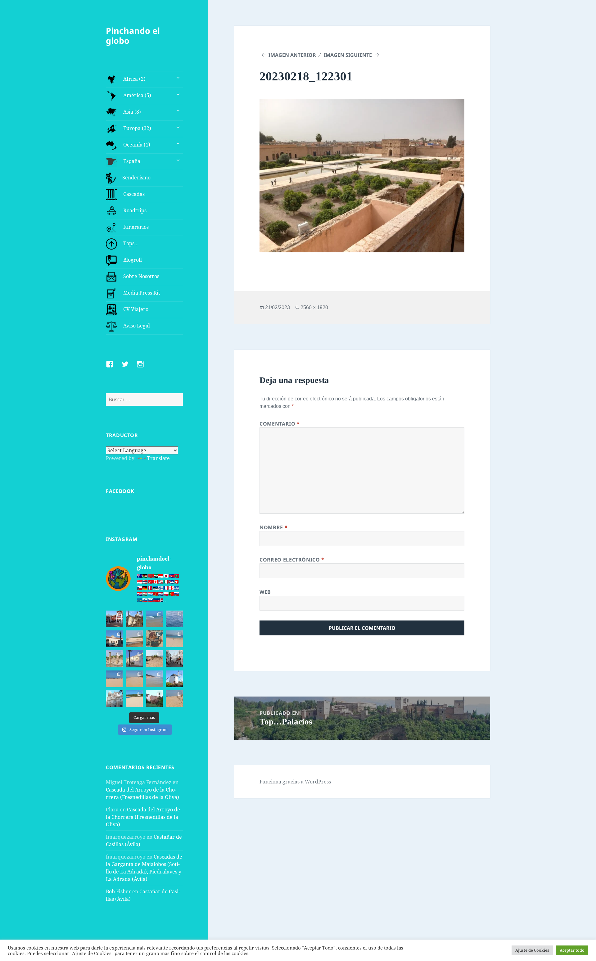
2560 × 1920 (314, 307)
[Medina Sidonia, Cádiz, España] (154, 698)
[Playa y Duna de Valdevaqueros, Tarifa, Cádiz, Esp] (134, 638)
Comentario (280, 423)
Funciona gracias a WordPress (295, 781)
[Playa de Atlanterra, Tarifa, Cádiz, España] (154, 619)
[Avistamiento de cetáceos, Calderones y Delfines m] (174, 619)
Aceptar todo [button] (572, 950)
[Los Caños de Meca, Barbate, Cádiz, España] (154, 638)
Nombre (273, 527)
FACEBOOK (120, 491)
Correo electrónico (292, 559)
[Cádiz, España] (114, 698)
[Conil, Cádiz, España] (134, 658)
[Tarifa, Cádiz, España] (114, 638)
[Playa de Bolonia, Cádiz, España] (174, 638)
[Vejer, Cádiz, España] (174, 658)
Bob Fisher (118, 891)
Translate (158, 458)
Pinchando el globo (133, 35)
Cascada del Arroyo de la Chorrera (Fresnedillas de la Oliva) (143, 817)
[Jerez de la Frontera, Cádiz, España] (134, 619)
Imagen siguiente (348, 55)
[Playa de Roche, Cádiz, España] (154, 678)
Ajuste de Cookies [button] (532, 950)
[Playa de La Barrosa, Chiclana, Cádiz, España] (114, 678)
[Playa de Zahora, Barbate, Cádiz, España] (154, 658)
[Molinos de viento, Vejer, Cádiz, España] (174, 678)
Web (265, 592)
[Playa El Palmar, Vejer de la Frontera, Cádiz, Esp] (174, 698)
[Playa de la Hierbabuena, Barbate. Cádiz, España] (134, 698)
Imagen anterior (292, 55)
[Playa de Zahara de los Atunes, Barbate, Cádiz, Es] (134, 678)
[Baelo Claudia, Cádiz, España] (114, 658)
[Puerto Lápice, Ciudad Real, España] (114, 619)
